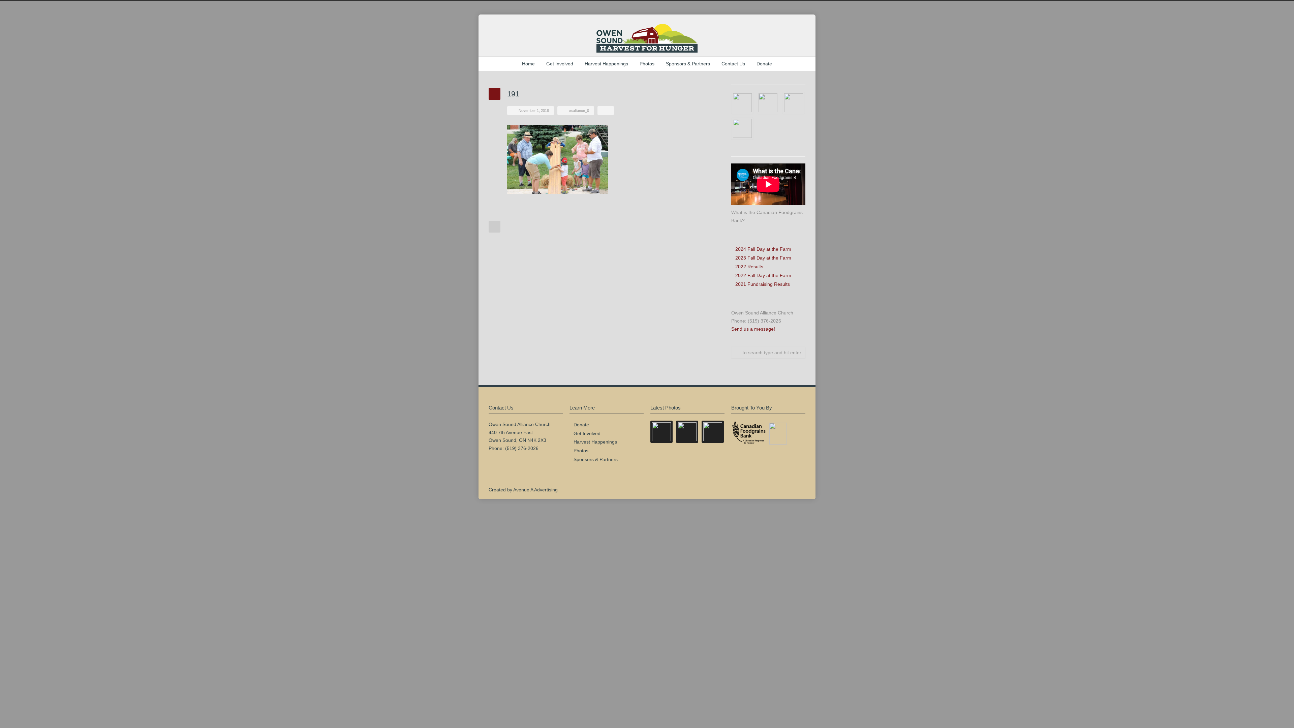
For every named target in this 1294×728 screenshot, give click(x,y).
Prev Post (494, 227)
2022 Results (749, 266)
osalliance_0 (579, 111)
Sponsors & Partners (688, 63)
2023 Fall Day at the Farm (763, 258)
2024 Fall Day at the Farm (763, 249)
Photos (647, 63)
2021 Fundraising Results (762, 284)
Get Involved (559, 63)
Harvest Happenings (606, 63)
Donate (764, 63)
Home (528, 63)
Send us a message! (753, 329)
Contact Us (733, 63)
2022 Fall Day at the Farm (763, 275)
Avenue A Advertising (535, 489)
